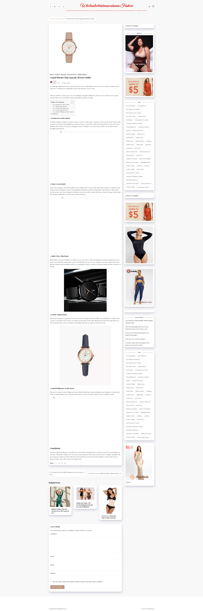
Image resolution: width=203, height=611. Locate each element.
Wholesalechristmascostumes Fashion (106, 6)
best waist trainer (131, 116)
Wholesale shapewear (132, 180)
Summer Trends (82, 74)
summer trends (130, 165)
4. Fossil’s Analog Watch (61, 110)
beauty (52, 74)
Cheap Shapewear (131, 127)
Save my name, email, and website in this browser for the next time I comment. (77, 581)
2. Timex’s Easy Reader (61, 106)
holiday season (130, 144)
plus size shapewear (131, 151)
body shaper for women (141, 120)
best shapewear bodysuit (133, 109)
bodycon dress (142, 116)
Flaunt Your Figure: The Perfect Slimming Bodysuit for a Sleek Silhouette (84, 505)
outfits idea (129, 148)
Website (53, 573)
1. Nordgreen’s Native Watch (62, 104)
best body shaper (131, 106)
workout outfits (130, 187)
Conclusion (55, 114)
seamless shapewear (144, 151)
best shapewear (142, 106)
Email (52, 565)
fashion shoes (130, 137)
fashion (128, 130)
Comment (53, 534)
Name (52, 556)
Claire (54, 81)
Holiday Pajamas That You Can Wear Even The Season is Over (60, 511)
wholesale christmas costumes (134, 176)
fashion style (139, 137)
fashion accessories (138, 130)
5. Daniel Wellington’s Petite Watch (64, 112)
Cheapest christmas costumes (134, 123)
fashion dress (140, 134)
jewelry (57, 74)
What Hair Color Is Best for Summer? (135, 339)
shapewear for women (132, 162)
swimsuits (139, 165)
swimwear (147, 165)
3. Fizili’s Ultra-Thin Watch (62, 108)
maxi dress (148, 144)
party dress (138, 148)
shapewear (139, 155)
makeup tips (139, 144)
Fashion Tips (129, 141)
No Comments (67, 83)
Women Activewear (146, 183)
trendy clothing (130, 169)
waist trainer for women (132, 173)
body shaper (129, 120)
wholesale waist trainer (132, 183)
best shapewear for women (133, 113)
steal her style (72, 74)
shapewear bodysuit (131, 158)
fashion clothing (130, 134)
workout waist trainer (143, 187)
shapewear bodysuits (145, 158)
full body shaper (140, 141)
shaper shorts (130, 155)
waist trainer (140, 169)
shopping (63, 74)
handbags (148, 141)
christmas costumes (143, 127)
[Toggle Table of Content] (71, 102)
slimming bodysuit (145, 162)
